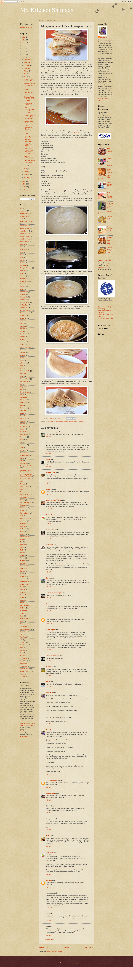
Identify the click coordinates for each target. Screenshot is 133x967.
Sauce (22, 597)
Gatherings (23, 397)
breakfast (23, 276)
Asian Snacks (59, 421)
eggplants (23, 373)
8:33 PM (48, 813)
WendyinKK (50, 544)
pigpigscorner (50, 793)
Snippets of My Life (26, 27)
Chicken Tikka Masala (28, 144)
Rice (21, 574)
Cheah (48, 604)
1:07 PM (48, 829)
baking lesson (24, 241)
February (27, 174)
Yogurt (22, 674)
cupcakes (23, 342)
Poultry (22, 555)
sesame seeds (24, 605)
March (26, 171)
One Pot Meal (24, 518)
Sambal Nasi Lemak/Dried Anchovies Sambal (28, 151)
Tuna (21, 653)
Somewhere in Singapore (54, 593)
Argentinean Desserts (26, 221)
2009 (24, 181)
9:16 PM (48, 453)
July (25, 74)
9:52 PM (48, 494)
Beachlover (49, 667)
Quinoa (22, 568)
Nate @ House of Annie (53, 500)
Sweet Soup (24, 632)
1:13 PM (48, 650)
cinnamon (23, 321)
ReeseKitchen (50, 530)
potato (22, 552)
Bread (22, 273)
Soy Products (24, 618)
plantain (22, 547)
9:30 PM (48, 483)
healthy (22, 424)
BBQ (21, 252)
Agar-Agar (23, 211)
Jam (21, 442)
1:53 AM (48, 787)
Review (22, 571)
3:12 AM (48, 538)
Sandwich (23, 595)
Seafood (22, 603)
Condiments (23, 334)
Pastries (80, 421)
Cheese (22, 294)
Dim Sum (23, 355)
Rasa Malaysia (50, 629)
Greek (22, 405)
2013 (24, 48)
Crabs (22, 339)
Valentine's (23, 658)
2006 (24, 190)
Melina (48, 681)
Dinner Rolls (24, 358)
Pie (21, 542)
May (25, 166)
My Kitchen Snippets (46, 9)
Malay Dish (23, 463)
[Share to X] (71, 418)
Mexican (22, 484)
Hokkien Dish (24, 426)
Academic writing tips (104, 260)
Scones (22, 600)
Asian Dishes (24, 231)
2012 (24, 51)
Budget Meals (24, 281)
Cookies (22, 336)
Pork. (21, 550)
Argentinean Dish (25, 226)
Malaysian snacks (25, 479)
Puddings (23, 560)
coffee (22, 331)
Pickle (22, 539)
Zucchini (22, 676)
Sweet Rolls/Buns (25, 629)
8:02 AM (48, 846)
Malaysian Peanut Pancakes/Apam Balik (29, 98)
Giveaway (23, 400)
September (27, 68)
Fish (21, 389)
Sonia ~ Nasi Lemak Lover (54, 515)
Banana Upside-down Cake (28, 80)
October (26, 65)
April (25, 169)
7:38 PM (48, 887)
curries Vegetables (25, 347)
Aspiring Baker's (25, 239)
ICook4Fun (49, 692)
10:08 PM (49, 509)
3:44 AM (48, 935)
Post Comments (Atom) (54, 951)
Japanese (23, 445)
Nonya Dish (23, 508)
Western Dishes (25, 669)
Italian (22, 439)
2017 (24, 37)
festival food (24, 381)
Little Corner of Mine (52, 656)
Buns (21, 284)
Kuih (75, 421)
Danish (22, 350)
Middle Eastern (24, 486)
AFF (21, 208)
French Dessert (25, 392)
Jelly (21, 447)
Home (66, 948)
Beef (21, 257)
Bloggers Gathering (26, 268)
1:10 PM (48, 920)
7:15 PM (48, 675)
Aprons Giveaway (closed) (110, 184)
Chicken (22, 300)
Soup (21, 616)
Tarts (21, 634)
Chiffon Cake (24, 305)
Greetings (23, 408)
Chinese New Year (25, 310)
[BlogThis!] (69, 418)
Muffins (22, 500)
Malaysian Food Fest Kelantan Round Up (26, 475)
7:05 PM (48, 774)
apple (21, 219)
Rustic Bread (24, 584)
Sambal (22, 592)
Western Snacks (25, 671)
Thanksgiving (24, 645)
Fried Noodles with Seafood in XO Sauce (29, 85)
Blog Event (23, 265)
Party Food (23, 529)
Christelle (49, 880)
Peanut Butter (24, 537)
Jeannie (48, 459)
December (27, 59)
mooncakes (23, 497)
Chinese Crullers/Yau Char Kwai (110, 250)
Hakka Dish (23, 418)
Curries (22, 344)
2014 (24, 45)
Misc (21, 489)
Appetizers (23, 216)
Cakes (66, 421)
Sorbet (22, 613)
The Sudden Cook (51, 780)
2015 (24, 43)
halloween (23, 421)
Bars (21, 247)
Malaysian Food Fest (26, 466)
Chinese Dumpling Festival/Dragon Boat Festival (29, 117)
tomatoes (23, 650)
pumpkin (22, 563)
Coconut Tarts (109, 217)
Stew (21, 624)
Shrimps (22, 608)
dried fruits (23, 363)
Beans (22, 255)
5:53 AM (48, 800)
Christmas (23, 318)
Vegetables (23, 661)
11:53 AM (48, 686)
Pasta (22, 531)
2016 (24, 40)
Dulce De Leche (25, 371)
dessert (71, 421)
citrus (22, 323)
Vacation (22, 655)
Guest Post (23, 416)
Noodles (22, 510)
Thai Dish (23, 642)
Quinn (48, 578)
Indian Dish (23, 434)
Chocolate (23, 315)
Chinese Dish (24, 307)
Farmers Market (25, 379)
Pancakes (23, 523)
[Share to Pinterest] (75, 418)
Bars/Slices (23, 249)
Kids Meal (23, 450)
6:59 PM (48, 724)
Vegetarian (23, 663)
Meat (21, 481)
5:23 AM (48, 611)
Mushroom (23, 505)
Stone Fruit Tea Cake (28, 93)
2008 (24, 184)
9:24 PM (48, 466)
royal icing (23, 579)
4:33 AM (48, 587)
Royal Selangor (24, 581)
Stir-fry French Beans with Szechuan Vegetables (28, 139)
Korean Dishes (24, 455)
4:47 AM (48, 598)
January (26, 177)
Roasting (23, 576)
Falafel (26, 89)
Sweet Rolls (23, 626)
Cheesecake (24, 297)
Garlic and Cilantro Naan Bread (29, 161)
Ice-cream (23, 431)
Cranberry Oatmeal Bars (28, 157)
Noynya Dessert (25, 513)
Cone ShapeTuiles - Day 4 (109, 229)
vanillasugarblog (51, 432)
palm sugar (23, 521)
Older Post (89, 948)
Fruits (22, 394)
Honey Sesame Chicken (109, 150)
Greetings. (23, 410)
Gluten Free (23, 402)
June (25, 77)
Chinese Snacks (25, 313)
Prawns (22, 558)
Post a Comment (49, 939)
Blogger (76, 963)
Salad (22, 587)
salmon (22, 589)
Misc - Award (24, 492)
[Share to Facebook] (73, 418)
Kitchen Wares (24, 453)
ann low (48, 617)
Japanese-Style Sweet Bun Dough (110, 240)
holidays (22, 429)
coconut (22, 328)
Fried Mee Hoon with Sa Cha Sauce (28, 127)
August (26, 71)
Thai (21, 640)
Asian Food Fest (25, 234)
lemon (22, 460)
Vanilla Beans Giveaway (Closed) (110, 195)
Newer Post (44, 948)
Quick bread (24, 566)
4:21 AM (48, 572)
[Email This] (67, 418)
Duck (21, 368)
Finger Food (23, 387)
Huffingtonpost (24, 736)
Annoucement (24, 213)
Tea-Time (23, 637)
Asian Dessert (50, 421)
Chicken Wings (24, 302)
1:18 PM (48, 661)
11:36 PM (49, 524)
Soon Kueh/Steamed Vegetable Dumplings (29, 110)
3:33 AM (48, 874)
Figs (21, 384)
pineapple (23, 545)
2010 (24, 57)
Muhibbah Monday (25, 502)
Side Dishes (24, 610)
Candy (22, 289)
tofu (21, 647)
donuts (22, 360)
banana (22, 244)
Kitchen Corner (50, 472)
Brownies (23, 278)
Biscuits (22, 263)
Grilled (22, 413)
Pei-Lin (48, 835)
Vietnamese (23, 666)
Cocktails (23, 326)
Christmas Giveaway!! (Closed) (110, 162)
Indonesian (23, 437)
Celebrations (24, 292)
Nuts (21, 515)
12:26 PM (49, 623)
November (27, 62)
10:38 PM (49, 907)
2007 (24, 187)
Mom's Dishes (24, 494)
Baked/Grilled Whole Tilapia (28, 104)
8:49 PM (48, 437)
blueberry (23, 270)
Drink (21, 366)
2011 (24, 54)
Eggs (21, 376)
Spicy (22, 621)
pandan (22, 526)
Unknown (49, 489)
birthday (22, 260)
